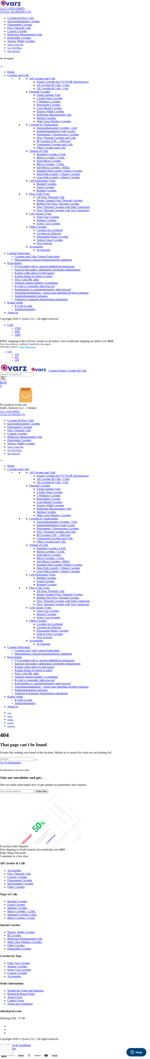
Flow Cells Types (39, 193)
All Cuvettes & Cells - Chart (53, 85)
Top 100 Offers (14, 48)
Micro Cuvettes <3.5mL (50, 164)
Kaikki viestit (15, 302)
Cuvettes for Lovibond (50, 230)
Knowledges (14, 263)
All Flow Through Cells (50, 197)
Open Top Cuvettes (48, 217)
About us (12, 312)
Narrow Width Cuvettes (21, 41)
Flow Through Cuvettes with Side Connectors (63, 207)
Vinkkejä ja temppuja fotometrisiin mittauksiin (41, 299)
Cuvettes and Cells (18, 75)
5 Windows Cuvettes (49, 101)
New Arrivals (13, 51)
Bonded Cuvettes (47, 190)
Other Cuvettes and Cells (51, 147)
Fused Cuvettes (45, 187)
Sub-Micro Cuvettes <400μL (53, 167)
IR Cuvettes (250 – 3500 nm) (53, 141)
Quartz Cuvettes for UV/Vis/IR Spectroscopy (63, 81)
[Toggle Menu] (1, 66)
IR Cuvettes (14, 935)
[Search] (3, 378)
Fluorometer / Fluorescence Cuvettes (58, 134)
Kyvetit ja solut (23, 306)
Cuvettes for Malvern (49, 233)
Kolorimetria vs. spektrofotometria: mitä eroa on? (43, 289)
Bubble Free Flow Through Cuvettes (58, 203)
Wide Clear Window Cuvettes (54, 121)
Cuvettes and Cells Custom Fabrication (37, 256)
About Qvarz (14, 997)
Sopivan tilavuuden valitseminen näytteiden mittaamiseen (47, 269)
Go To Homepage (10, 762)
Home (10, 71)
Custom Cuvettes (17, 31)
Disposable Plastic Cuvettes (52, 236)
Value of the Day (15, 44)
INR (17, 331)
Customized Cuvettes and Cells (55, 144)
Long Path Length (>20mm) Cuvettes (58, 177)
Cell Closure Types (40, 213)
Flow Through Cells (19, 27)
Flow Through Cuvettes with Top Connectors (63, 210)
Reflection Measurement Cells (24, 34)
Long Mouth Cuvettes (49, 108)
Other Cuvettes (38, 226)
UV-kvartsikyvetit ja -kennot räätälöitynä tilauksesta (44, 266)
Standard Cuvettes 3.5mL (51, 154)
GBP (17, 334)
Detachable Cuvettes (19, 37)
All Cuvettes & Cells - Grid (52, 88)
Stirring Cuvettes (46, 118)
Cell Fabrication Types (42, 180)
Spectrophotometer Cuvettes (23, 21)
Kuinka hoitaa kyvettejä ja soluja (33, 276)
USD (10, 325)
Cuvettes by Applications (43, 124)
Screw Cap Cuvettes (48, 223)
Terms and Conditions (20, 1003)
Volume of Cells (38, 151)
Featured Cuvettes (39, 91)
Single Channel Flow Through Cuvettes (60, 200)
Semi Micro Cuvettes (49, 160)
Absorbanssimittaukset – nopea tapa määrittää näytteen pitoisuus (52, 292)
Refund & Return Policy (21, 993)
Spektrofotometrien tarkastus (31, 296)
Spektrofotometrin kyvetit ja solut (56, 131)
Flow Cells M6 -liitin (27, 279)
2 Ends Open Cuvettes (50, 98)
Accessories (36, 246)
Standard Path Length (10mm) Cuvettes (59, 170)
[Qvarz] (11, 5)
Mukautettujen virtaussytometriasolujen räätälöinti (43, 259)
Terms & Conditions (19, 1045)
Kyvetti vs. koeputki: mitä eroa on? (35, 286)
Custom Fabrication (18, 253)
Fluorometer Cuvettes (19, 24)
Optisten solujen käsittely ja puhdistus (36, 282)
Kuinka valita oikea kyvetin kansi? (35, 273)
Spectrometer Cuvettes (20, 883)
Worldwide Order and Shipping (25, 990)
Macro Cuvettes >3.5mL (51, 157)
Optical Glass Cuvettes (50, 240)
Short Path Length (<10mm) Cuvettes (58, 174)
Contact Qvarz (15, 1000)
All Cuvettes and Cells (42, 78)
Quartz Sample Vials (48, 95)
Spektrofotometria (25, 309)
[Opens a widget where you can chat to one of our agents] (136, 1052)
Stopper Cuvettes (46, 220)
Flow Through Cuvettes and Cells (56, 137)
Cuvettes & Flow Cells (20, 18)
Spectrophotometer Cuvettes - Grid (57, 127)
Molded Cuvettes (46, 184)
